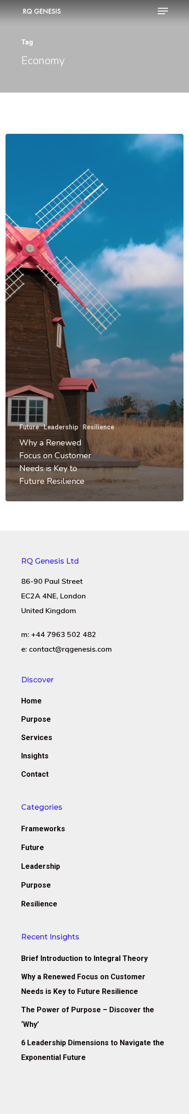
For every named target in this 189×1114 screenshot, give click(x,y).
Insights (35, 756)
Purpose (36, 719)
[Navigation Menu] (163, 11)
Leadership (61, 427)
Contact (35, 774)
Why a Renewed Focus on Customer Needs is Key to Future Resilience (83, 984)
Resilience (98, 427)
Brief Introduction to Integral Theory (84, 958)
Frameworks (43, 828)
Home (31, 701)
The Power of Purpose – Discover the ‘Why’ (87, 1017)
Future (29, 427)
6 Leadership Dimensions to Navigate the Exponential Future (92, 1050)
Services (36, 737)
